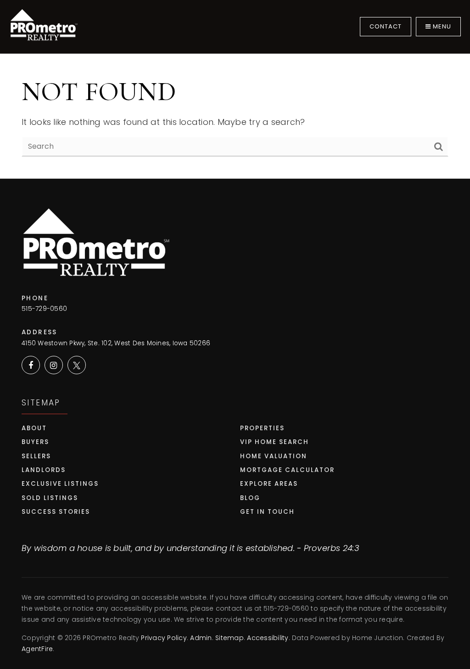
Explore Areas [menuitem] (269, 483)
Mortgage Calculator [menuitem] (287, 470)
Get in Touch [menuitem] (267, 511)
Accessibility (267, 637)
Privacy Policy (164, 637)
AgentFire (37, 648)
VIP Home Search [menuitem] (274, 442)
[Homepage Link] (43, 26)
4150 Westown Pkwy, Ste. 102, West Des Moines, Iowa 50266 (116, 343)
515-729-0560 (44, 308)
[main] (235, 89)
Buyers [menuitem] (35, 442)
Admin (201, 637)
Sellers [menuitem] (36, 456)
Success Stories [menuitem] (56, 511)
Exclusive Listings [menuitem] (60, 483)
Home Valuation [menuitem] (273, 456)
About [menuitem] (34, 428)
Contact (385, 26)
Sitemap (229, 637)
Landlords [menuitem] (44, 470)
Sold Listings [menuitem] (50, 498)
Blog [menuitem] (250, 498)
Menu (441, 26)
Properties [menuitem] (262, 428)
